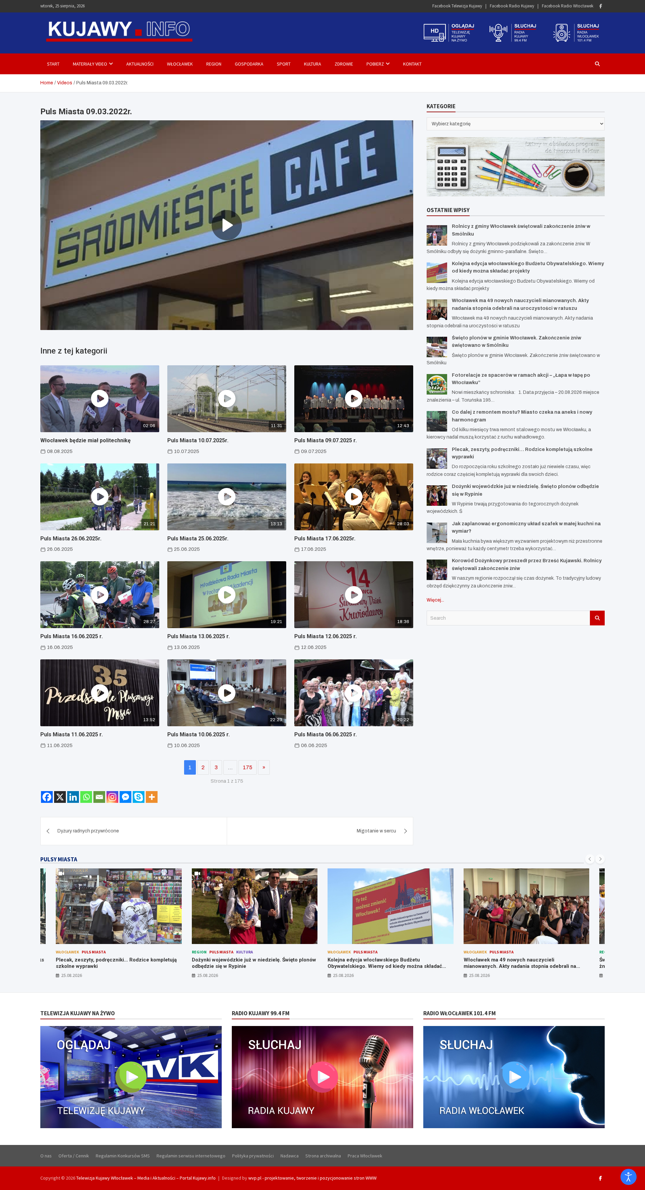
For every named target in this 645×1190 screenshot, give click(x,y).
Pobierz (375, 64)
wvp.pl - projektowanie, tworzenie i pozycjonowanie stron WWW (312, 1178)
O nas (46, 1156)
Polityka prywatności (253, 1156)
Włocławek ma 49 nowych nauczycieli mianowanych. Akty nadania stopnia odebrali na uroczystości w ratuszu (384, 966)
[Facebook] (601, 6)
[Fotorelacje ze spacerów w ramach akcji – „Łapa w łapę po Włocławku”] (437, 384)
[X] (60, 797)
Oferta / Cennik (73, 1156)
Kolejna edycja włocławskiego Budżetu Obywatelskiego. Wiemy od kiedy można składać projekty (249, 966)
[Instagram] (112, 797)
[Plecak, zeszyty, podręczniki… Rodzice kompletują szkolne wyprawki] (437, 458)
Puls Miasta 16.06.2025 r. (71, 636)
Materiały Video (90, 64)
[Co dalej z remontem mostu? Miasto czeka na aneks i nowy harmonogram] (437, 421)
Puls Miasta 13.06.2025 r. (198, 636)
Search (597, 618)
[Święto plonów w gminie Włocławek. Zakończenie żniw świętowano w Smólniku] (437, 347)
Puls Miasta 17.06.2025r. (324, 538)
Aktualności (140, 64)
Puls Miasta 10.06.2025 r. (198, 734)
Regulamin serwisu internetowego (191, 1156)
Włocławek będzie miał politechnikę (85, 440)
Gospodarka (249, 64)
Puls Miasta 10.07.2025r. (197, 440)
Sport (284, 64)
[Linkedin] (73, 797)
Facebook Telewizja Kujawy (457, 6)
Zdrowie (344, 64)
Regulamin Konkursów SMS (123, 1156)
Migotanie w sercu (376, 830)
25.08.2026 (71, 975)
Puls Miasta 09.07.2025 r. (325, 440)
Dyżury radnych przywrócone (88, 830)
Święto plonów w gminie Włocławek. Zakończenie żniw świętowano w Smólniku (522, 963)
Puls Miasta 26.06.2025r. (70, 538)
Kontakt (412, 64)
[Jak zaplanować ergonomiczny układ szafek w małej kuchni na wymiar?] (437, 533)
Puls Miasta (86, 951)
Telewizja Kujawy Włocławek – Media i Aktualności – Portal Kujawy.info (146, 1178)
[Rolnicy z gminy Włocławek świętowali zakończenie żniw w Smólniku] (437, 235)
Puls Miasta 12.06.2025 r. (325, 636)
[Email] (99, 797)
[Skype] (138, 797)
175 (247, 767)
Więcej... (435, 600)
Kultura (312, 64)
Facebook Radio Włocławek (567, 6)
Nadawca (290, 1156)
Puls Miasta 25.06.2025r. (197, 538)
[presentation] (590, 859)
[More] (152, 797)
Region (213, 64)
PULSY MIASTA (58, 859)
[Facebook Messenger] (125, 797)
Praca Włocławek (365, 1156)
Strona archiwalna (323, 1156)
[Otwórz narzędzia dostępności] (628, 1177)
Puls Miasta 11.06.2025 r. (71, 734)
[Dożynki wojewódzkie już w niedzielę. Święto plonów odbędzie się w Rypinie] (437, 495)
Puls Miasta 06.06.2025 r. (325, 734)
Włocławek (180, 64)
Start (53, 64)
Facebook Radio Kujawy (512, 6)
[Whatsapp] (86, 797)
